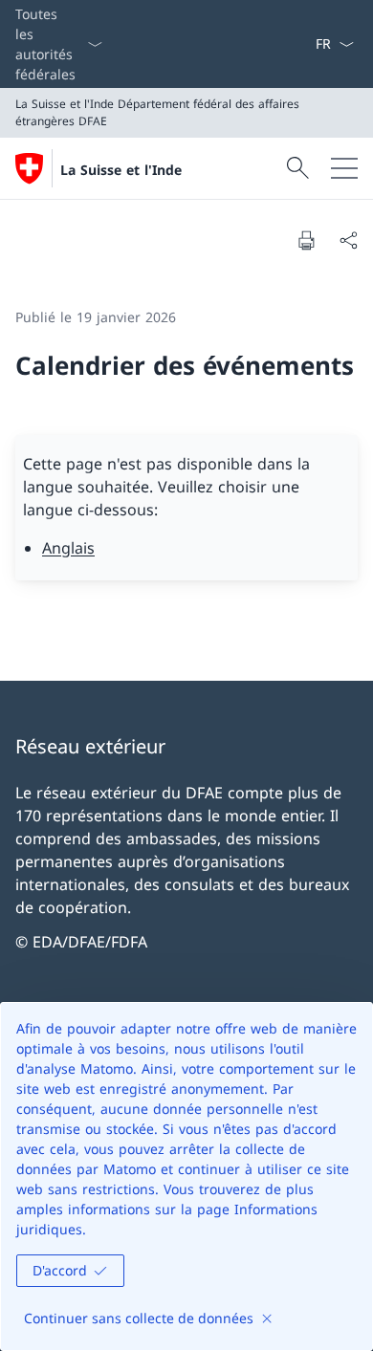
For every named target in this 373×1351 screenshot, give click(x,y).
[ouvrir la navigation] (344, 168)
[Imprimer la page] (306, 240)
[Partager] (348, 240)
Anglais (68, 547)
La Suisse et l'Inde (121, 170)
